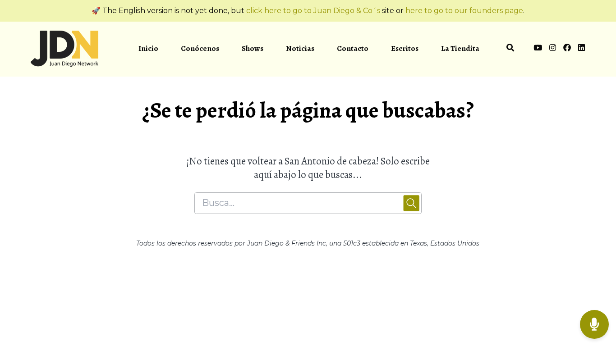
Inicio (148, 48)
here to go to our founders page (464, 10)
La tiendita (460, 48)
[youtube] (538, 49)
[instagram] (553, 49)
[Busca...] (510, 49)
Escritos (404, 48)
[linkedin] (580, 49)
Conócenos (200, 48)
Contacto (352, 48)
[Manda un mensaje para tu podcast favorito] (594, 324)
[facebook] (567, 49)
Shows (252, 48)
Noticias (300, 48)
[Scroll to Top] (594, 288)
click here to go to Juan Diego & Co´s (313, 10)
